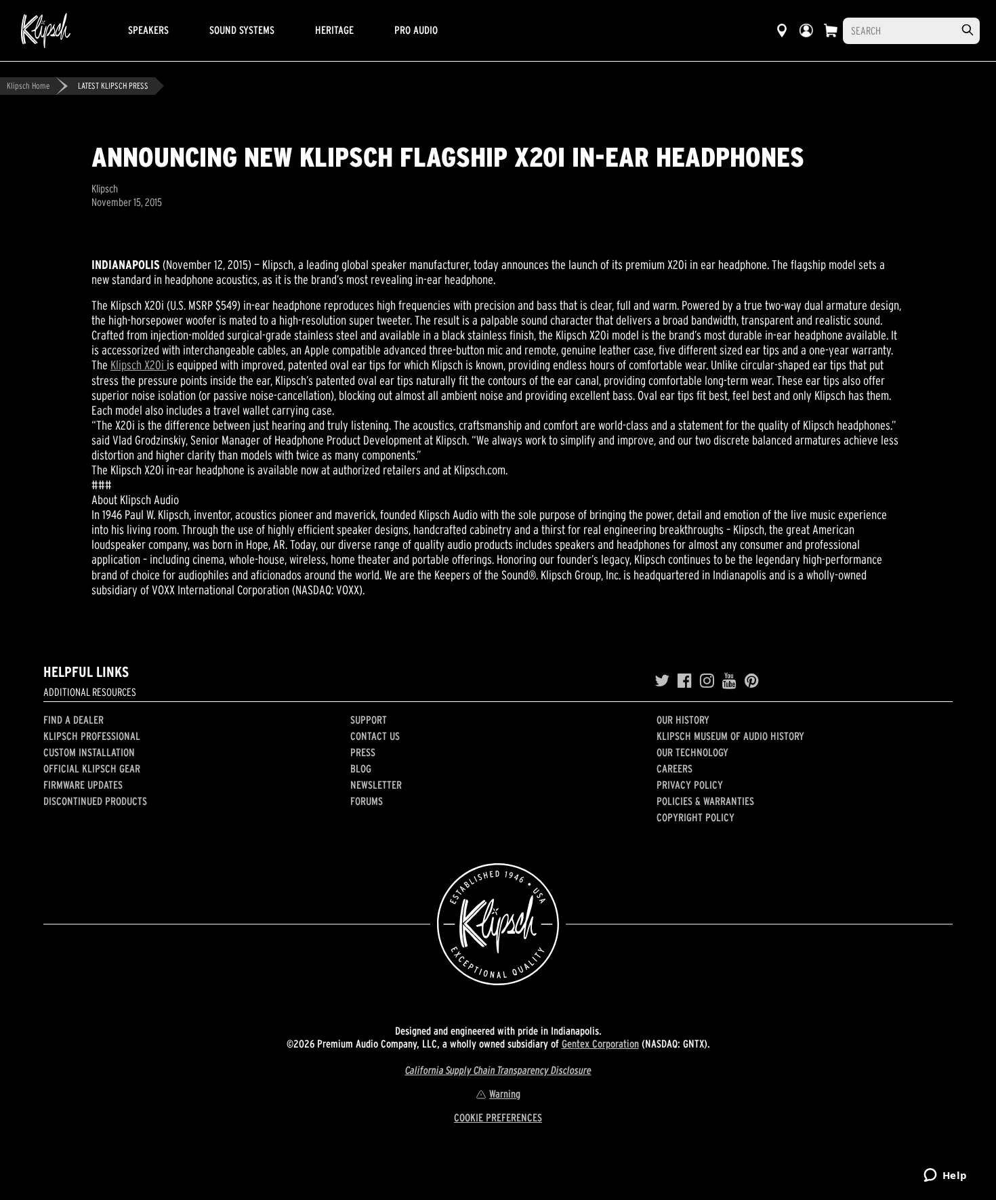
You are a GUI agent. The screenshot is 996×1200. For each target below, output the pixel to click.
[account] (806, 30)
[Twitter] (662, 681)
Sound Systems (241, 30)
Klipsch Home (28, 86)
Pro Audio (416, 30)
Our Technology (692, 752)
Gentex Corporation (600, 1043)
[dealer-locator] (782, 30)
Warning (504, 1094)
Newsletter (376, 785)
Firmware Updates (83, 785)
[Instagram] (707, 681)
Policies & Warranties (705, 801)
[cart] (830, 30)
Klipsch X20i (138, 365)
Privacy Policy (690, 785)
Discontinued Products (95, 801)
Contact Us (375, 736)
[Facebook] (685, 681)
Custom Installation (89, 752)
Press (362, 752)
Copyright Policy (695, 817)
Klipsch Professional (91, 736)
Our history (683, 719)
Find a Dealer (73, 719)
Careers (674, 768)
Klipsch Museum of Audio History (730, 736)
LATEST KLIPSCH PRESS (113, 86)
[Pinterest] (752, 681)
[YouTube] (729, 681)
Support (368, 719)
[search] (967, 30)
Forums (366, 801)
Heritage (334, 30)
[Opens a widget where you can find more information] (945, 1176)
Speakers (148, 30)
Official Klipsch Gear (91, 768)
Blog (360, 768)
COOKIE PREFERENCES (498, 1117)
